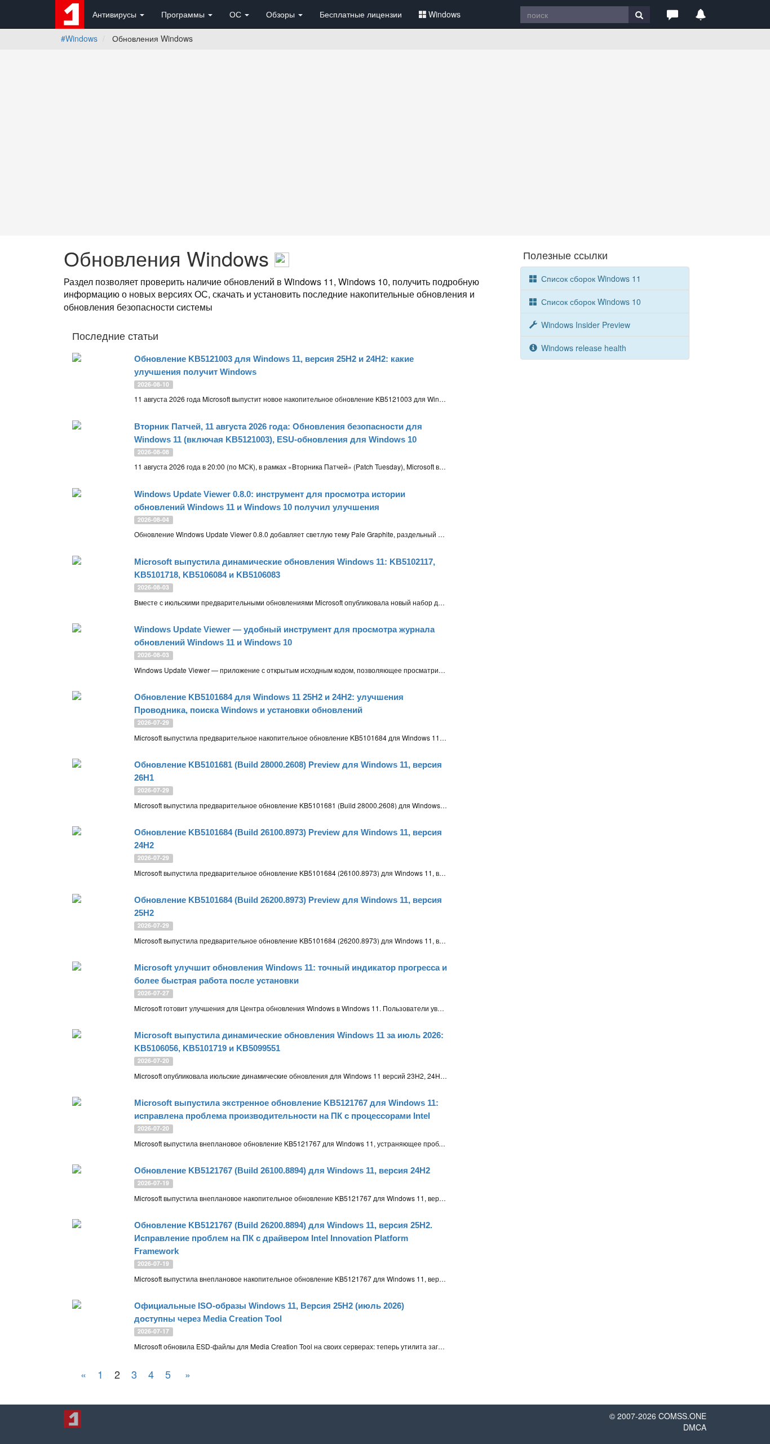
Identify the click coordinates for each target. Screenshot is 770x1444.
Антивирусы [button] (115, 14)
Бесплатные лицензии (361, 14)
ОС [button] (236, 14)
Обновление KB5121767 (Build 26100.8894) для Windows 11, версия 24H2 (282, 1170)
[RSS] (282, 257)
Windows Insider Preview (584, 324)
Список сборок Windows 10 (590, 301)
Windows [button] (444, 14)
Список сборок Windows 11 (590, 278)
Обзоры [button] (281, 14)
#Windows (79, 38)
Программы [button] (184, 14)
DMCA (694, 1427)
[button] (672, 14)
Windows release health (582, 347)
